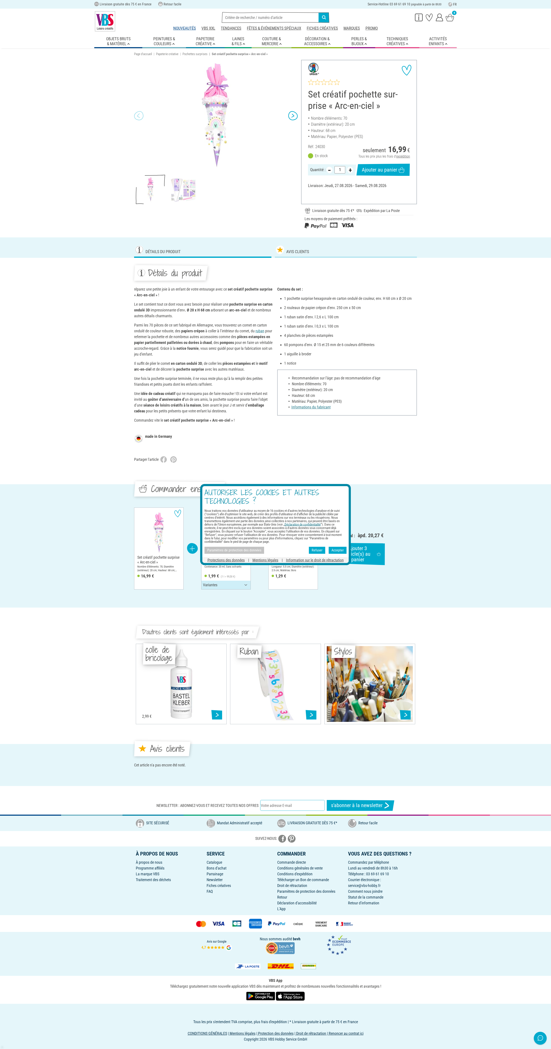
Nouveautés (184, 28)
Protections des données (226, 560)
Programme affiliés (150, 868)
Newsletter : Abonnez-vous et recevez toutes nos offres (207, 805)
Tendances (231, 28)
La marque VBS (147, 874)
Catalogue (214, 862)
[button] (139, 115)
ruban (259, 331)
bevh (296, 939)
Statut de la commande (365, 897)
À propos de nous (149, 862)
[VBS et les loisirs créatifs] (105, 21)
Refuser (317, 550)
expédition (403, 156)
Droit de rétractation (292, 885)
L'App (281, 909)
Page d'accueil (143, 54)
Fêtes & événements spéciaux (274, 28)
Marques (352, 28)
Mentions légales (265, 560)
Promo (371, 28)
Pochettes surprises (195, 54)
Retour (282, 897)
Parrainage (215, 874)
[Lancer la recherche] (324, 17)
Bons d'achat (216, 868)
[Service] (419, 17)
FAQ (210, 891)
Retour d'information (363, 903)
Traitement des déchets (153, 879)
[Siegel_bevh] (280, 947)
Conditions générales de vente (300, 868)
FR (455, 4)
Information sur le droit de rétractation (315, 560)
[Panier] (450, 17)
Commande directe (291, 862)
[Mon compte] (439, 17)
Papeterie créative (167, 54)
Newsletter (215, 879)
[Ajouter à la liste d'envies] (406, 70)
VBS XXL (208, 28)
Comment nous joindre (365, 891)
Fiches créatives (322, 28)
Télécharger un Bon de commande (303, 879)
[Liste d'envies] (429, 17)
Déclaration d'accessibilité (297, 903)
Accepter (337, 550)
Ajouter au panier (379, 170)
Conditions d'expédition (295, 874)
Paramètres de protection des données (306, 891)
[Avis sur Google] (216, 945)
